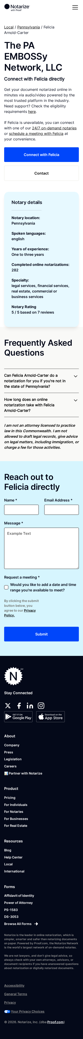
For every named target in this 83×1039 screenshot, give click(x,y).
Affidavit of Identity (19, 895)
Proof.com (55, 1022)
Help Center (13, 857)
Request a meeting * (22, 577)
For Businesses (16, 819)
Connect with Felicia (41, 154)
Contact (41, 173)
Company (11, 745)
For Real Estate (15, 825)
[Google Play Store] (18, 716)
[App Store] (50, 716)
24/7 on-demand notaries (54, 128)
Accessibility (14, 985)
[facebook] (19, 705)
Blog (7, 850)
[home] (20, 7)
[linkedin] (30, 705)
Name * (10, 500)
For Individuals (15, 805)
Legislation (13, 759)
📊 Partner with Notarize (23, 773)
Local (9, 27)
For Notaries (13, 811)
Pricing (9, 797)
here (32, 111)
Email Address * (58, 500)
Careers (10, 766)
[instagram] (41, 705)
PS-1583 (11, 910)
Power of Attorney (18, 903)
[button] (74, 7)
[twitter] (8, 705)
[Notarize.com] (13, 676)
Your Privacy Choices (27, 1011)
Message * (13, 523)
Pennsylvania (28, 27)
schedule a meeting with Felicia (36, 133)
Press (8, 752)
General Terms (15, 994)
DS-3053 (11, 917)
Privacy (10, 1002)
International (14, 871)
